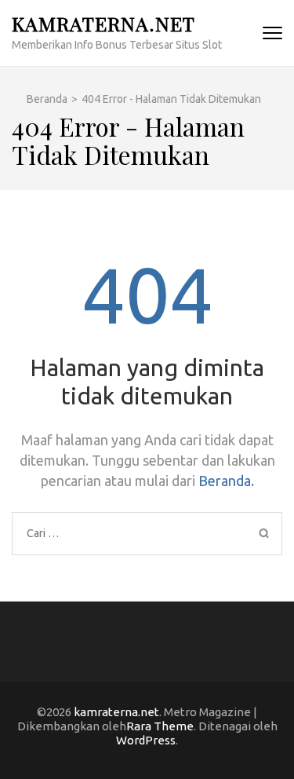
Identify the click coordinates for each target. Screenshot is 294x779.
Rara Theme (160, 726)
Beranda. (226, 480)
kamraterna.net (103, 23)
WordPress (146, 740)
